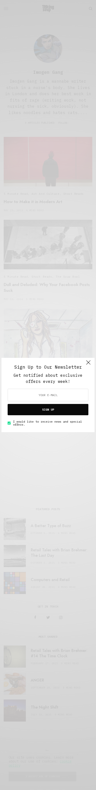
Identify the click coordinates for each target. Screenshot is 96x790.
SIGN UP (48, 409)
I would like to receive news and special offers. (47, 423)
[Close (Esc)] (88, 364)
